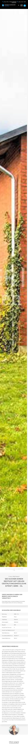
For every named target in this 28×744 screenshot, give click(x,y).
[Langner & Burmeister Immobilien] (11, 5)
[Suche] (18, 5)
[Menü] (21, 5)
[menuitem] (18, 5)
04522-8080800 (12, 1)
